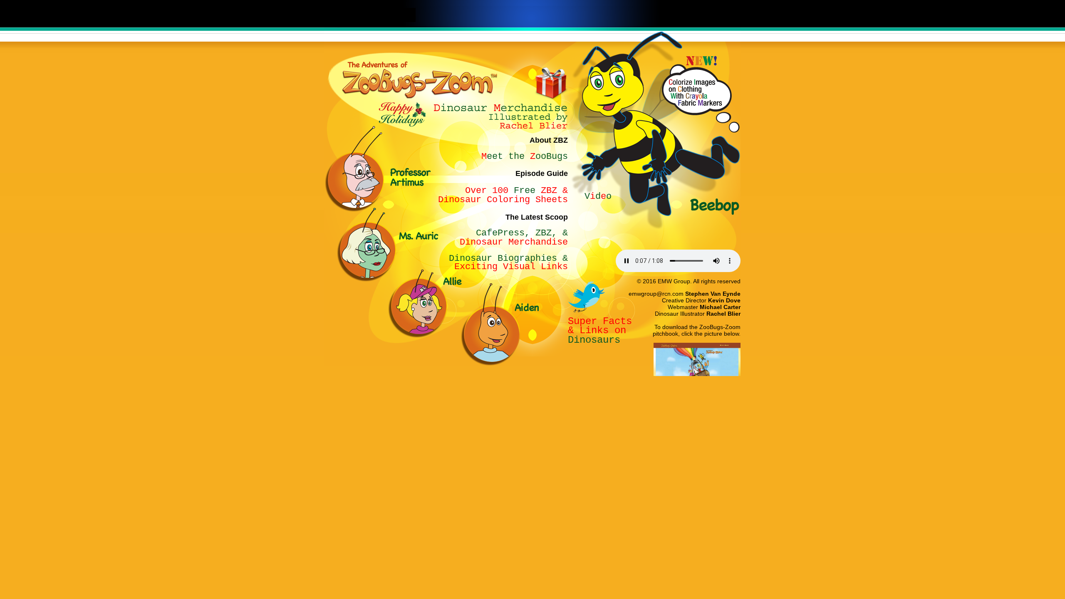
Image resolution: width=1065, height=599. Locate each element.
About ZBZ (549, 140)
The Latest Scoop (536, 217)
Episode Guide (541, 173)
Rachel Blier (723, 313)
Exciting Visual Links (511, 262)
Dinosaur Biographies (503, 258)
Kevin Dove (724, 300)
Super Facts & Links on (600, 326)
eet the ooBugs (527, 156)
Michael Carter (720, 307)
